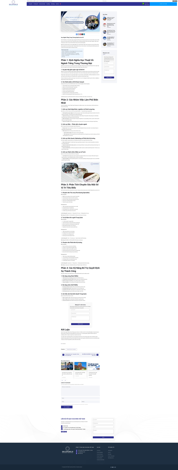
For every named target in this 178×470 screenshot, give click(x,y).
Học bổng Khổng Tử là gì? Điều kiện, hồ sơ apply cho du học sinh (110, 44)
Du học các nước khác (100, 459)
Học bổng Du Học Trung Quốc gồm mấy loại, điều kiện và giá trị (67, 374)
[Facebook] (77, 34)
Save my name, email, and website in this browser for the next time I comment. (75, 404)
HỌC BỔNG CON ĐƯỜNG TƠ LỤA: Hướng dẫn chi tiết (89, 355)
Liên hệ (109, 452)
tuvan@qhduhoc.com (81, 451)
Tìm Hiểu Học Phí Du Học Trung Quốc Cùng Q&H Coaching (93, 374)
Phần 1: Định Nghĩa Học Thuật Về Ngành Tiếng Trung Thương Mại (72, 51)
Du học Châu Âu (99, 457)
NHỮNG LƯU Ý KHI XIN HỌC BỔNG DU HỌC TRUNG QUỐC (110, 18)
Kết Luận (63, 56)
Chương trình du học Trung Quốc (71, 349)
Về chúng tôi (110, 450)
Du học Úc (98, 450)
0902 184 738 (80, 453)
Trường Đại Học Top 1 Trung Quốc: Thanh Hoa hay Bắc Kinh (72, 355)
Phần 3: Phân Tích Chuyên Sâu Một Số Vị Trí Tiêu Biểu (70, 53)
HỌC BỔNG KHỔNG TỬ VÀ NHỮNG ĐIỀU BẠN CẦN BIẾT (110, 38)
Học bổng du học (111, 457)
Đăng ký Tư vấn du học (65, 55)
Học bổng (109, 454)
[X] (82, 34)
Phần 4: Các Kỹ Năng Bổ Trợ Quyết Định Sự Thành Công (70, 54)
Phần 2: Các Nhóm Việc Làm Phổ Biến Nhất (69, 52)
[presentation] (62, 380)
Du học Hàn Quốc (100, 454)
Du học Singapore (100, 452)
